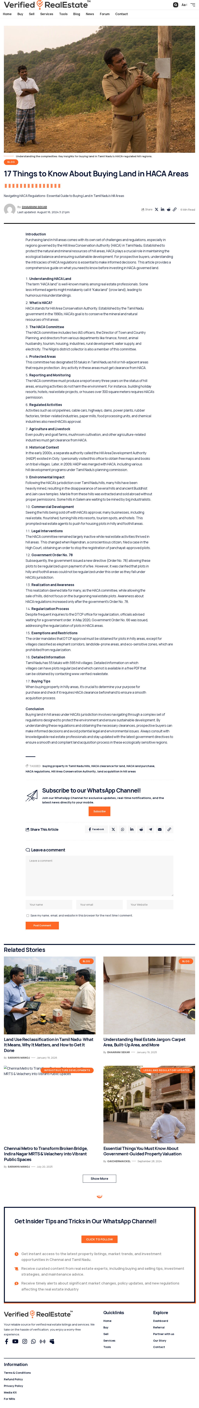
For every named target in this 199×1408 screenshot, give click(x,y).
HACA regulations (38, 771)
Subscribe (99, 811)
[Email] (160, 829)
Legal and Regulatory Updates (167, 1070)
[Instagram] (24, 1341)
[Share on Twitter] (156, 209)
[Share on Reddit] (168, 209)
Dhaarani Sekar (34, 207)
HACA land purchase (140, 766)
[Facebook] (6, 1341)
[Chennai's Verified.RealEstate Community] (47, 5)
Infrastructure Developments (67, 1070)
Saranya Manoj (19, 1057)
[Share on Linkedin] (162, 209)
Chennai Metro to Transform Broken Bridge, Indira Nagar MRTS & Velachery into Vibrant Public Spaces (46, 1154)
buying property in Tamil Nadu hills (66, 766)
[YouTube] (15, 1341)
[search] (176, 5)
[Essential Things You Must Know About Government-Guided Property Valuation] (149, 1104)
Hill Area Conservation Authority (73, 771)
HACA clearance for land (108, 766)
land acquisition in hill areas (116, 771)
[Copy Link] (174, 209)
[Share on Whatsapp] (123, 829)
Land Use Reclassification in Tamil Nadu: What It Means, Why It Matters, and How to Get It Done (48, 1045)
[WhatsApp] (33, 1341)
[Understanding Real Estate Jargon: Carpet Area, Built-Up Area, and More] (149, 995)
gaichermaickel (119, 1161)
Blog (11, 162)
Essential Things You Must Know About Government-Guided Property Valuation (142, 1151)
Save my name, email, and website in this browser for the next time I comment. (82, 915)
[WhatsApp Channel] (42, 1341)
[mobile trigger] (192, 4)
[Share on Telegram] (150, 829)
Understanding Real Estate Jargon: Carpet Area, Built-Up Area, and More (144, 1042)
